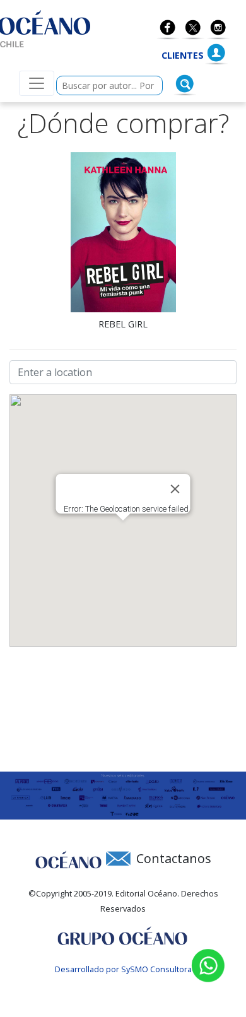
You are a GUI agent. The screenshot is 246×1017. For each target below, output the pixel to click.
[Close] (175, 489)
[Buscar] (185, 84)
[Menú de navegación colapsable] (36, 83)
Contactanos (173, 858)
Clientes (182, 55)
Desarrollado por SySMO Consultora (123, 969)
